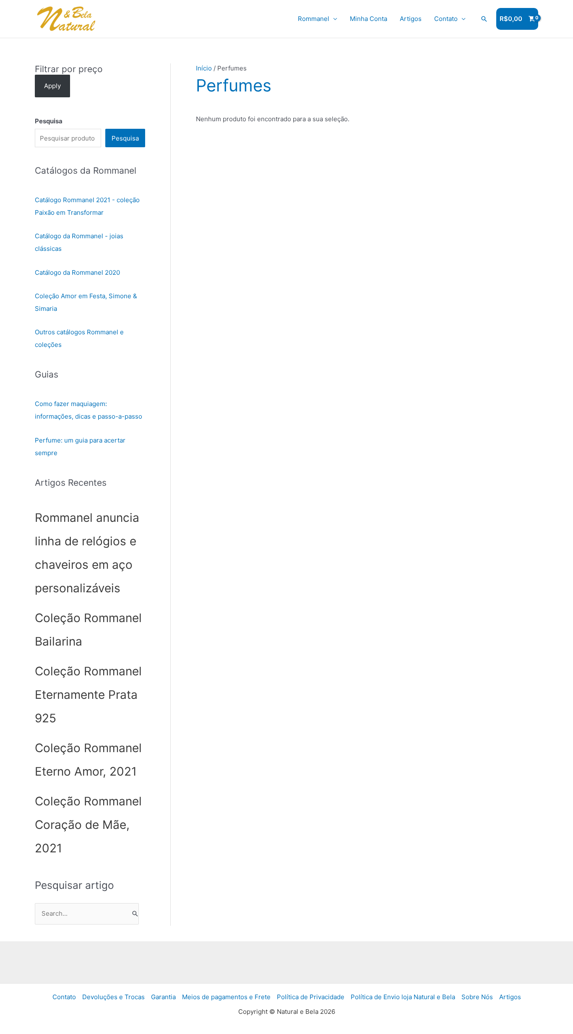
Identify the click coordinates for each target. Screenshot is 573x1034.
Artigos (411, 19)
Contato (446, 19)
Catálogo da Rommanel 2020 (77, 272)
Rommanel (313, 19)
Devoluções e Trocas (113, 997)
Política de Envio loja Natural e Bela (403, 997)
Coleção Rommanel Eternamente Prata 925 (88, 694)
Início (204, 68)
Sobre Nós (477, 997)
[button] (484, 19)
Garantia (163, 997)
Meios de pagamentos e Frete (226, 997)
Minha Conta (368, 19)
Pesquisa (125, 138)
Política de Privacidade (310, 997)
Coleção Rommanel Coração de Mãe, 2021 (88, 824)
